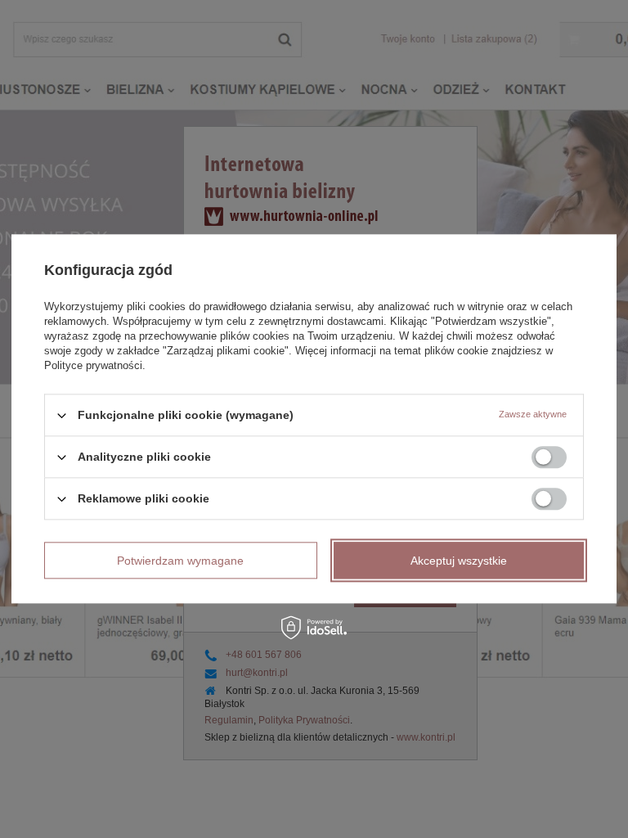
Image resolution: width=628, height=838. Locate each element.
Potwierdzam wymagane (180, 560)
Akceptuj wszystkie (458, 560)
